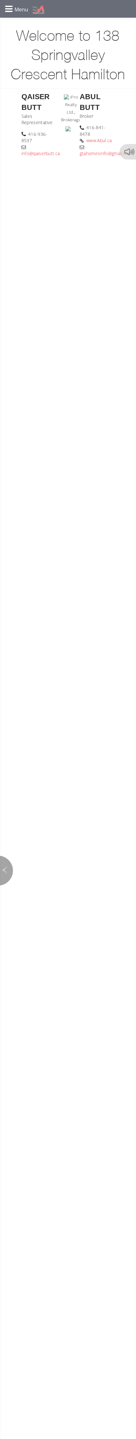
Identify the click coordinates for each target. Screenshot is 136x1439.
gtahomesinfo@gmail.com (106, 153)
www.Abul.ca (99, 140)
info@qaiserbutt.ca (41, 153)
